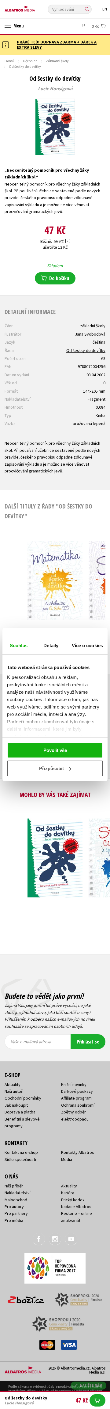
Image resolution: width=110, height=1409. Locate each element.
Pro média (14, 1220)
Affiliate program (76, 1098)
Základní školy (57, 61)
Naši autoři (14, 1091)
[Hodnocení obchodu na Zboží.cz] (26, 1297)
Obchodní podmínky (23, 1098)
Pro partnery (16, 1213)
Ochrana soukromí (77, 1105)
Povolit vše (55, 750)
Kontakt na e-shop (21, 1152)
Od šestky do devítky (85, 350)
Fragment (96, 399)
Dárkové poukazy (77, 1091)
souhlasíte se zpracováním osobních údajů (43, 1026)
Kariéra (67, 1192)
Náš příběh (14, 1186)
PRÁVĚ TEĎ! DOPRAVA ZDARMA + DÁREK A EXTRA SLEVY (57, 44)
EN (104, 9)
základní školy (92, 326)
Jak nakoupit (16, 1105)
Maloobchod (16, 1200)
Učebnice (30, 61)
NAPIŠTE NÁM (91, 1385)
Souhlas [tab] (19, 645)
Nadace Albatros (76, 1206)
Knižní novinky (73, 1084)
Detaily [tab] (50, 645)
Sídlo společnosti (20, 1159)
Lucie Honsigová (55, 89)
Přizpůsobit (51, 768)
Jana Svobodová (90, 334)
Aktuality (12, 1084)
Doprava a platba (20, 1112)
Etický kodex (72, 1200)
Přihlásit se (88, 1041)
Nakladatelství (18, 1192)
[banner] (32, 7)
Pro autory (14, 1206)
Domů (9, 61)
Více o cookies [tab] (87, 645)
